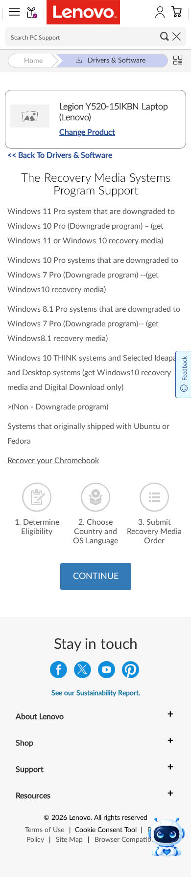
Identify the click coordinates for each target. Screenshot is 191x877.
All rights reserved (120, 817)
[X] (82, 672)
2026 (59, 817)
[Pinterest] (130, 672)
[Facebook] (58, 672)
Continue (96, 576)
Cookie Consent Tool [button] (106, 830)
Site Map (69, 839)
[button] (12, 14)
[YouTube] (106, 672)
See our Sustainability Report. (95, 693)
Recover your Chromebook (53, 461)
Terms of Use (44, 830)
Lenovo (80, 817)
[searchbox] (95, 36)
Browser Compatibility (128, 839)
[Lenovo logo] (83, 12)
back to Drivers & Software (59, 155)
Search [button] (164, 36)
